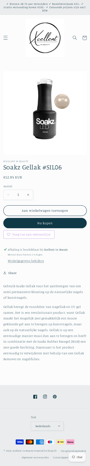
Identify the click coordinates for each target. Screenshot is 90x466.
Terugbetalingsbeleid (73, 450)
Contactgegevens (62, 457)
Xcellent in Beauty (23, 450)
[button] (5, 38)
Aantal (7, 186)
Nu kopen (45, 223)
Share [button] (12, 273)
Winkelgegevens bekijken (26, 260)
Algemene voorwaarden (35, 457)
